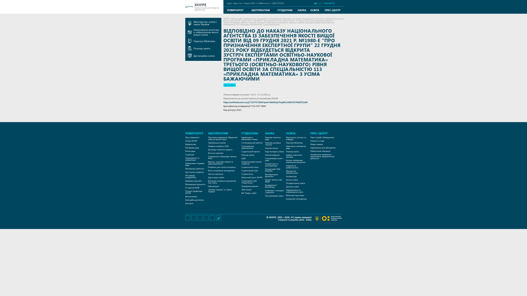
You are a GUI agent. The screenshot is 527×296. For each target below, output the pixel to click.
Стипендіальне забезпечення (247, 147)
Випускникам (191, 196)
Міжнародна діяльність (195, 184)
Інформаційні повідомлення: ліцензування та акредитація (256, 18)
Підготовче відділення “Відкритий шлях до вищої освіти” (222, 138)
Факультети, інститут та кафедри (296, 138)
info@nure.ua (263, 3)
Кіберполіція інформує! (320, 151)
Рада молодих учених (274, 151)
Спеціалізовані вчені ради (274, 159)
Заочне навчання (215, 174)
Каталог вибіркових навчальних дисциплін (295, 161)
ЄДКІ (243, 158)
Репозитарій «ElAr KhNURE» (272, 170)
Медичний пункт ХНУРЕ (251, 177)
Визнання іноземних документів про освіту (222, 182)
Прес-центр (332, 10)
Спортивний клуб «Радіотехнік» (249, 182)
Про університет (192, 137)
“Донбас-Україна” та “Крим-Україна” (220, 190)
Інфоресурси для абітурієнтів (322, 147)
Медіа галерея (316, 144)
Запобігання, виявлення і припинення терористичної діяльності (322, 156)
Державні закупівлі (193, 181)
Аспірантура (291, 176)
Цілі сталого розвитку (194, 172)
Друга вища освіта (216, 177)
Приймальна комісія (217, 142)
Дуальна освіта (292, 186)
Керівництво (190, 144)
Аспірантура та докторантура (271, 164)
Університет (235, 10)
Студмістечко (247, 174)
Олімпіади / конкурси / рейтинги (274, 191)
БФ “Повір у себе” (249, 193)
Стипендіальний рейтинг (252, 142)
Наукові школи (271, 148)
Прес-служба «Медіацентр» (322, 137)
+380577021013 (277, 3)
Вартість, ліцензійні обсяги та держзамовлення (220, 162)
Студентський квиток (250, 151)
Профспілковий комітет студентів (251, 162)
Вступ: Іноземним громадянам (221, 170)
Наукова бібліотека (294, 142)
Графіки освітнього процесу (294, 156)
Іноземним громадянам (296, 198)
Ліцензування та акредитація (192, 159)
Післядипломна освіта (295, 183)
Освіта (314, 10)
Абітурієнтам (260, 10)
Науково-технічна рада (273, 138)
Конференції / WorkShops (271, 186)
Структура (189, 154)
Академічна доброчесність (292, 166)
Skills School (246, 189)
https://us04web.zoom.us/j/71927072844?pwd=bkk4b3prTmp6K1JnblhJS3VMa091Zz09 (265, 102)
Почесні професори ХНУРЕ (193, 192)
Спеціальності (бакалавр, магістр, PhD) (222, 157)
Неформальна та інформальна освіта (294, 191)
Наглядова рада (192, 147)
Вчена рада (190, 151)
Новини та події (317, 141)
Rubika (309, 219)
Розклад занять (248, 155)
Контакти (329, 3)
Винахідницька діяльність (271, 175)
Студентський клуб (249, 170)
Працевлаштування (249, 186)
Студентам (284, 10)
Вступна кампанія (215, 153)
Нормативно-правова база (194, 164)
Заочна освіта (292, 179)
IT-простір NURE (192, 187)
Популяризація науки (274, 195)
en (320, 3)
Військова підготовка (295, 195)
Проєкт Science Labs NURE (273, 180)
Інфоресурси (213, 186)
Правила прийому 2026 (218, 146)
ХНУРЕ (226, 18)
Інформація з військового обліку (249, 138)
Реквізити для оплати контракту (222, 167)
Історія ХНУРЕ (191, 141)
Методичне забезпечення (292, 172)
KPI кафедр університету (190, 176)
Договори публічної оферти (220, 149)
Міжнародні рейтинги (194, 168)
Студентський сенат (250, 167)
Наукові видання (272, 155)
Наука (302, 10)
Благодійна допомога (194, 200)
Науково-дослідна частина (273, 143)
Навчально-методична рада (296, 147)
